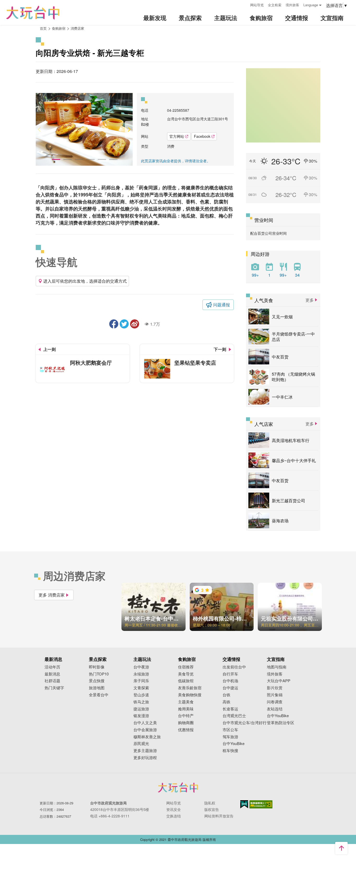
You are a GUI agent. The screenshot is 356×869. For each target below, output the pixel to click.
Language (310, 4)
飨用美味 (186, 709)
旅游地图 (97, 688)
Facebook (202, 136)
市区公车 (230, 730)
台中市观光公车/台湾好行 (245, 723)
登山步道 (141, 695)
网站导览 (257, 4)
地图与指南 (276, 667)
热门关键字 (54, 688)
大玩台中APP (278, 681)
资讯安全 (173, 809)
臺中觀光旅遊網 (32, 13)
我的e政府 (244, 804)
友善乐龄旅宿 (189, 688)
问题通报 (221, 305)
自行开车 (230, 674)
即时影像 (97, 667)
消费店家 (77, 28)
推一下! (124, 323)
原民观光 (141, 743)
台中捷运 (230, 688)
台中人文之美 (145, 723)
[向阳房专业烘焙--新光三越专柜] (84, 129)
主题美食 (186, 702)
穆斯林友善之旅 (147, 737)
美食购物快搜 (189, 695)
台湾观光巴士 (234, 715)
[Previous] (40, 129)
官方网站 (176, 136)
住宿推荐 (186, 667)
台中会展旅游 (145, 730)
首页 (43, 28)
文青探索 (141, 688)
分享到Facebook (113, 323)
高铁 (226, 702)
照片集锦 (275, 695)
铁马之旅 (141, 702)
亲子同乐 (141, 681)
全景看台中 (98, 695)
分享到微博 (134, 323)
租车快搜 (230, 750)
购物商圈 (186, 723)
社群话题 (52, 681)
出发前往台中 (234, 667)
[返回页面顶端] (341, 848)
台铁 (226, 695)
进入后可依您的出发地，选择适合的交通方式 (85, 281)
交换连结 (173, 815)
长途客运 (230, 709)
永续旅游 (141, 674)
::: (244, 4)
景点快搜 (97, 681)
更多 (309, 300)
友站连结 (275, 709)
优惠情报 (186, 730)
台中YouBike (233, 743)
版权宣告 (211, 809)
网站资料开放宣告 (219, 815)
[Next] (129, 129)
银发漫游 (141, 715)
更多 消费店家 (52, 595)
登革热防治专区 (280, 723)
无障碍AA (261, 804)
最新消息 (52, 674)
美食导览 (186, 674)
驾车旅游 (230, 737)
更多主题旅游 (145, 750)
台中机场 (230, 681)
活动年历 (52, 667)
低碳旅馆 (186, 681)
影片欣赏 (275, 688)
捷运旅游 (141, 709)
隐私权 (209, 802)
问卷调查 (275, 702)
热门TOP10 (99, 674)
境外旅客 (292, 4)
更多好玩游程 (145, 757)
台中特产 (186, 715)
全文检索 (274, 4)
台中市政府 (178, 787)
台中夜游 (141, 667)
